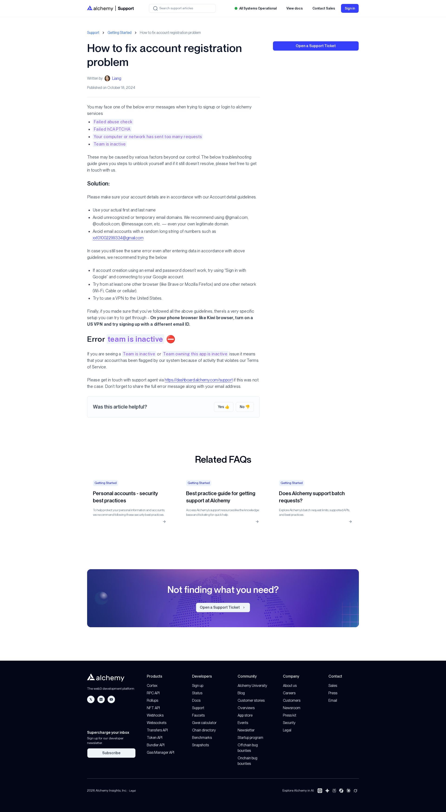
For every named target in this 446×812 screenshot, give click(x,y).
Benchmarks (202, 737)
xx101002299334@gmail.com (118, 237)
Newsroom (291, 708)
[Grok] (355, 790)
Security (289, 723)
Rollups (152, 700)
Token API (154, 737)
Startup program (250, 737)
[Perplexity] (334, 790)
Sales (332, 685)
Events (243, 723)
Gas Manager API (160, 752)
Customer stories (251, 700)
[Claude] (348, 790)
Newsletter (246, 730)
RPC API (153, 693)
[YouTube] (111, 699)
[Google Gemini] (327, 790)
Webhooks (155, 715)
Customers (291, 700)
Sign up (197, 685)
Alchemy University (252, 685)
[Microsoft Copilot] (341, 790)
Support (93, 32)
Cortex (152, 685)
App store (245, 715)
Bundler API (155, 745)
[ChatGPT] (320, 790)
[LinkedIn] (101, 699)
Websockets (156, 723)
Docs (196, 700)
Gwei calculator (204, 723)
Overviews (246, 708)
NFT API (153, 708)
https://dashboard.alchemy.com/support (199, 379)
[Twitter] (91, 699)
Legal (287, 730)
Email (332, 700)
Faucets (198, 715)
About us (290, 685)
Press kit (289, 715)
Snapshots (200, 745)
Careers (289, 693)
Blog (241, 693)
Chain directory (204, 730)
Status (197, 693)
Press (332, 693)
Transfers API (157, 730)
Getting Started (119, 32)
